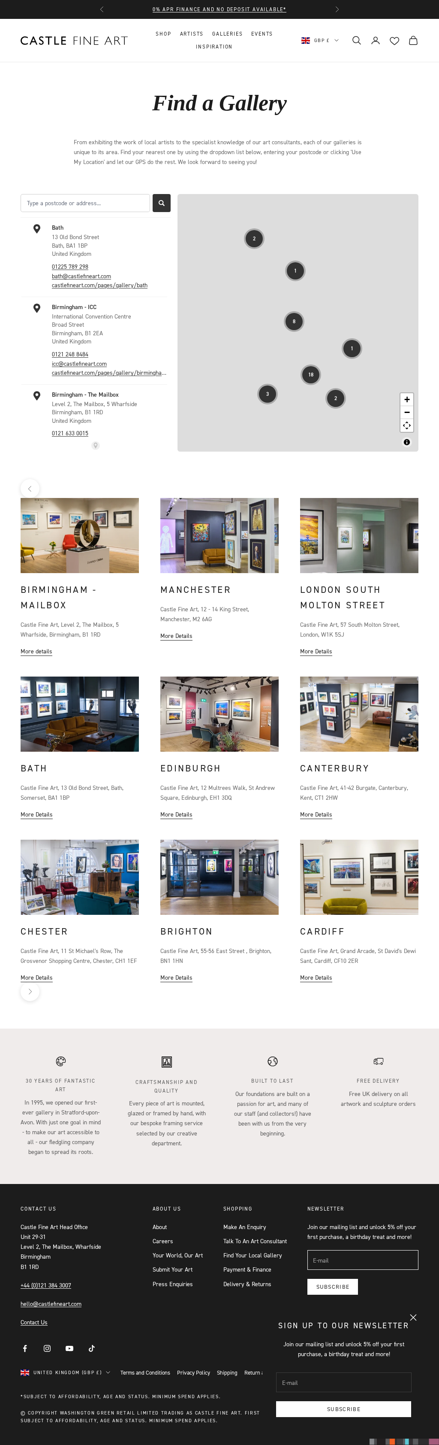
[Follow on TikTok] (91, 1348)
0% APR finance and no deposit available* (219, 9)
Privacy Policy (193, 1372)
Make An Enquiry (244, 1226)
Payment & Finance (247, 1269)
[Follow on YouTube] (69, 1348)
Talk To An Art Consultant (255, 1241)
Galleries (227, 33)
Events (262, 33)
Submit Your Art (172, 1269)
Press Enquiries (173, 1283)
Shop (163, 33)
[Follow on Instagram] (47, 1348)
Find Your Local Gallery (252, 1255)
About (160, 1226)
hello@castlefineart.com (51, 1303)
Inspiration (214, 46)
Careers (163, 1241)
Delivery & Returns (247, 1283)
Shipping (227, 1372)
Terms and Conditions (145, 1372)
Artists (192, 33)
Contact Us (34, 1322)
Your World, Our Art (178, 1255)
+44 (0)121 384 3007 (46, 1285)
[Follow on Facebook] (25, 1348)
